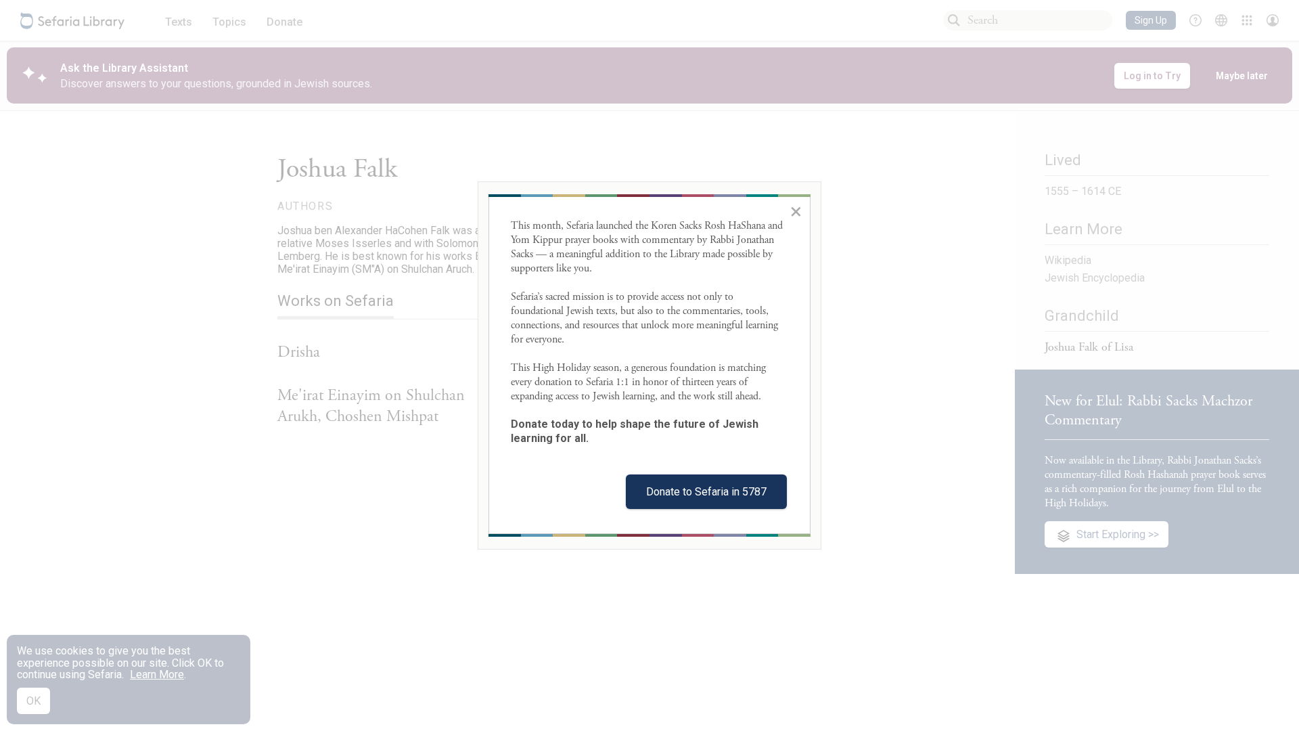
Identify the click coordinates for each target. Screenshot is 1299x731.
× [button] (796, 211)
